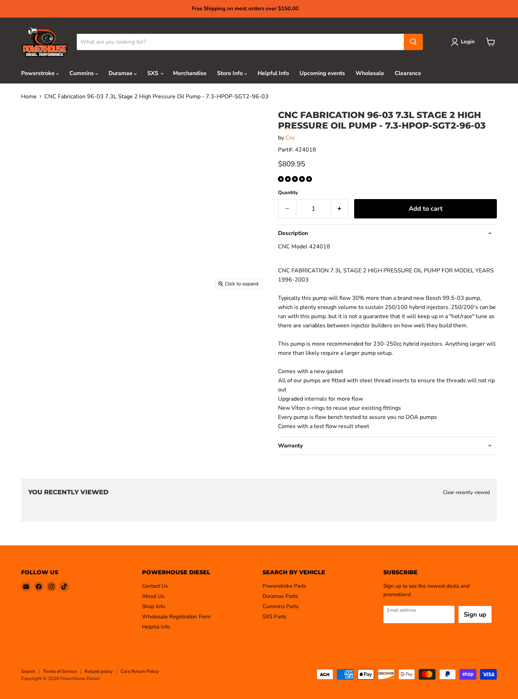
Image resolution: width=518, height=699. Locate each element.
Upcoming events (322, 73)
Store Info (230, 73)
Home (29, 96)
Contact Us (155, 585)
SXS (153, 73)
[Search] (413, 42)
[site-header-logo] (44, 42)
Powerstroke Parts (284, 585)
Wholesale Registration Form (176, 616)
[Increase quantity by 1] (340, 208)
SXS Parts (274, 616)
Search (28, 671)
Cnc (290, 138)
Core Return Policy (140, 671)
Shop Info (153, 606)
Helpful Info (273, 73)
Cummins (82, 73)
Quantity (288, 193)
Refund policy (99, 671)
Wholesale (370, 73)
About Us (153, 596)
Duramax (121, 73)
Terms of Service (60, 671)
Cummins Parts (280, 606)
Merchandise (189, 73)
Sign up (475, 614)
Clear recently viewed (466, 492)
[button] (295, 179)
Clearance (408, 73)
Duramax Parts (280, 596)
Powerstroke (38, 73)
